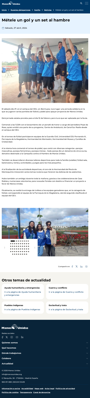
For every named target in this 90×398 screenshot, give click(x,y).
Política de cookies (10, 392)
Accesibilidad (27, 389)
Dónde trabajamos (11, 353)
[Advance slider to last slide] (4, 247)
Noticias (48, 10)
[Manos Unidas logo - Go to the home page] (11, 4)
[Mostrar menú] (86, 3)
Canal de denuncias (41, 392)
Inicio (4, 10)
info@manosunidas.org (12, 374)
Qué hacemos (9, 348)
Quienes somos (10, 342)
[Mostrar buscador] (81, 3)
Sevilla (37, 10)
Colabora (6, 358)
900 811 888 (7, 382)
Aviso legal (49, 389)
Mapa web (39, 389)
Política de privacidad (65, 389)
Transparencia (26, 392)
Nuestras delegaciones (20, 10)
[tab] (13, 241)
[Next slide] (34, 247)
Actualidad (7, 363)
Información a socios (11, 389)
